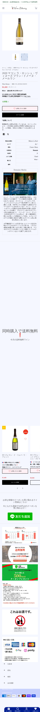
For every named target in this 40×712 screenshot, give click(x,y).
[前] (17, 488)
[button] (36, 8)
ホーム (4, 67)
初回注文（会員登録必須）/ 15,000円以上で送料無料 (20, 2)
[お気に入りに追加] (25, 439)
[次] (22, 488)
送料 (8, 90)
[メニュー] (3, 8)
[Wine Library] (19, 8)
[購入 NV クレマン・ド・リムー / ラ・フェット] (15, 439)
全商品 (9, 67)
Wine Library (6, 84)
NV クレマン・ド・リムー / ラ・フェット (14, 456)
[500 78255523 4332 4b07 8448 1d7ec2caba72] (20, 572)
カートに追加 (20, 115)
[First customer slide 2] (20, 554)
